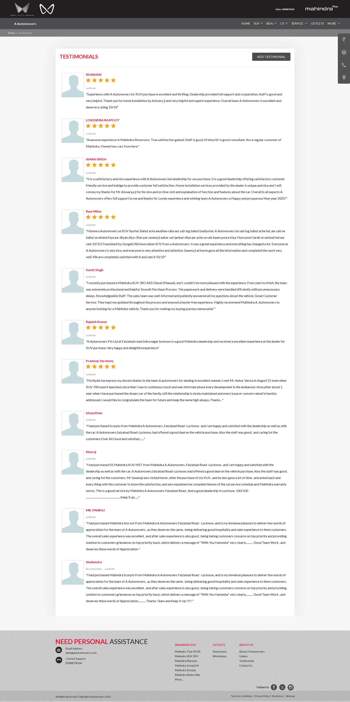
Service (297, 23)
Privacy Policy (262, 696)
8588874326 (74, 663)
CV (282, 23)
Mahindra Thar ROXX (187, 651)
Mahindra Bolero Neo (187, 674)
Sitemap (290, 696)
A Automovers (25, 24)
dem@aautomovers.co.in (81, 652)
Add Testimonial (271, 57)
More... (179, 679)
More (332, 23)
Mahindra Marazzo (186, 660)
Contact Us (245, 665)
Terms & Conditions (242, 696)
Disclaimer (278, 696)
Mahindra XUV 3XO (186, 656)
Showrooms (220, 651)
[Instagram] (291, 687)
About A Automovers (252, 651)
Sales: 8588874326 (285, 9)
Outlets (317, 23)
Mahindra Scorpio (185, 670)
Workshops (219, 656)
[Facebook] (274, 687)
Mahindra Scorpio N (186, 665)
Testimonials (246, 660)
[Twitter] (282, 687)
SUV (256, 23)
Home (246, 23)
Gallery (243, 656)
